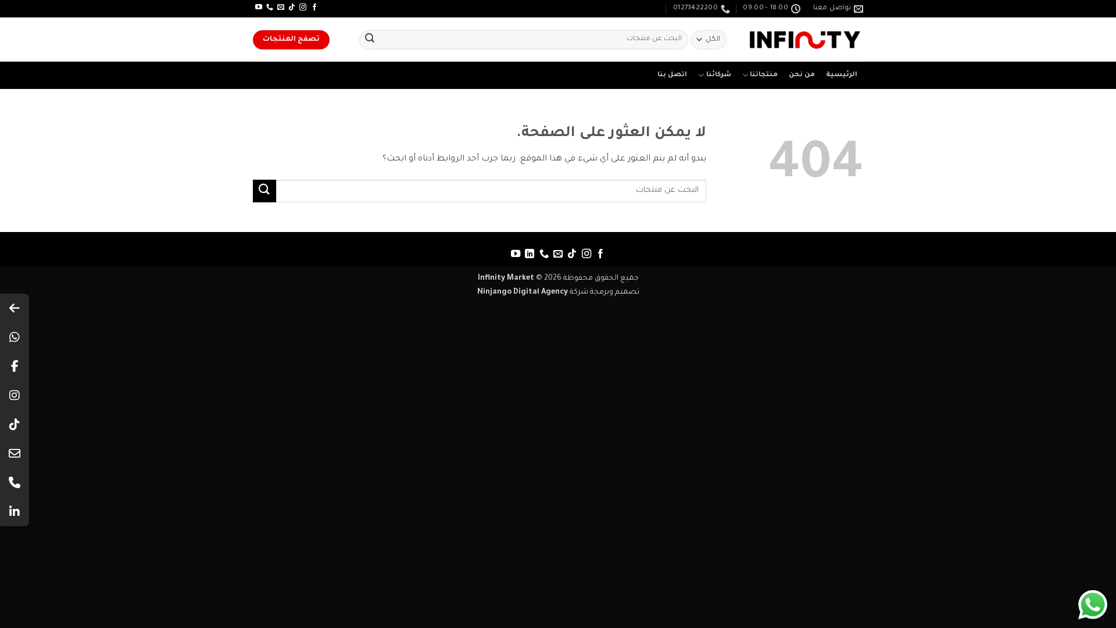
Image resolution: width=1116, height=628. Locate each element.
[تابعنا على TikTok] (291, 7)
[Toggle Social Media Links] (14, 308)
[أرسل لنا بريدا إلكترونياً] (280, 7)
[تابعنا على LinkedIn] (529, 254)
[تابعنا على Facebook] (314, 7)
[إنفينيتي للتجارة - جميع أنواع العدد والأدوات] (805, 40)
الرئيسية (841, 75)
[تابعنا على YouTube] (258, 7)
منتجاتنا (764, 75)
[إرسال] (370, 40)
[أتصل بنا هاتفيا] (269, 7)
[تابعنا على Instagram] (302, 7)
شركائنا (718, 75)
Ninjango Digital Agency (522, 292)
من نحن (802, 75)
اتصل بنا (672, 75)
